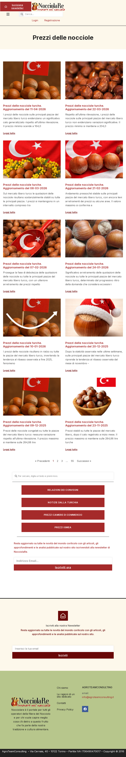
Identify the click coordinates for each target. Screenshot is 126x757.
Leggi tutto (9, 133)
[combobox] (63, 476)
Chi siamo (62, 687)
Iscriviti (63, 655)
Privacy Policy (65, 709)
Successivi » (84, 460)
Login (35, 20)
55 (72, 460)
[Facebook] (85, 709)
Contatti (61, 703)
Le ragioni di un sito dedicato (66, 695)
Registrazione (52, 20)
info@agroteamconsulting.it (98, 697)
